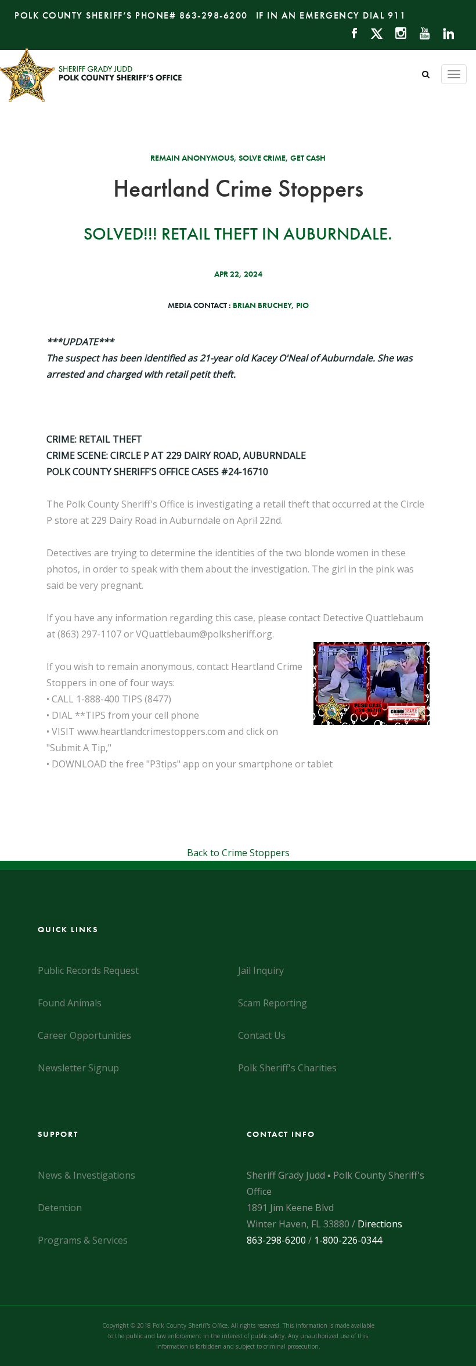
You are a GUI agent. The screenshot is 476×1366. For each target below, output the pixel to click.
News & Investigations (86, 1175)
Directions (380, 1224)
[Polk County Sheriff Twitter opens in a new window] (371, 32)
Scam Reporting (272, 1003)
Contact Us (262, 1035)
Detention (60, 1207)
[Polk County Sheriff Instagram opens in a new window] (395, 32)
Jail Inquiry (261, 970)
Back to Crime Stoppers (238, 852)
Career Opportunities (84, 1035)
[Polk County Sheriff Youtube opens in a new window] (419, 32)
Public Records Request (88, 970)
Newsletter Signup (78, 1067)
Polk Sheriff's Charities (287, 1067)
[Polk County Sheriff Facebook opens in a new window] (349, 32)
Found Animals (70, 1003)
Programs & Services (83, 1240)
